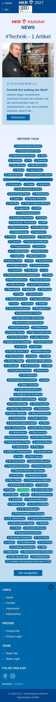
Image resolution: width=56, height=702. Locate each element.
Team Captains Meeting (37, 203)
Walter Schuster (29, 385)
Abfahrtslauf (42, 194)
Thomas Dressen (18, 299)
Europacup (15, 184)
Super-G (17, 198)
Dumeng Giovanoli (18, 437)
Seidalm (43, 485)
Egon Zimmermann (40, 332)
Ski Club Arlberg (43, 490)
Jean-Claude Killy (39, 284)
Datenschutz (13, 613)
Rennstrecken (44, 451)
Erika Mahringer (18, 404)
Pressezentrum (22, 246)
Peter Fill (38, 447)
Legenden (23, 208)
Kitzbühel (17, 160)
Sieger (30, 184)
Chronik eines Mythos (38, 480)
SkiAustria (12, 365)
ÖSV (30, 260)
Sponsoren (40, 232)
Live (45, 270)
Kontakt (10, 602)
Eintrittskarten (28, 542)
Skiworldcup (35, 294)
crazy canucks (41, 337)
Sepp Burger (18, 418)
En (6, 9)
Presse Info (12, 631)
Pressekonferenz (18, 280)
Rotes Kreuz (41, 251)
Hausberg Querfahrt (18, 466)
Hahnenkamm (14, 174)
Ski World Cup (39, 165)
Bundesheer (45, 260)
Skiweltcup (43, 408)
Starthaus (19, 256)
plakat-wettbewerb (40, 461)
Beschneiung (39, 432)
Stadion (44, 523)
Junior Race (36, 170)
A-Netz (17, 528)
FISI (44, 399)
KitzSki (42, 217)
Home (9, 597)
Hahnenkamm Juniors (40, 174)
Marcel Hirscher (19, 227)
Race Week (15, 480)
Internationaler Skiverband (29, 318)
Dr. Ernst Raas (16, 461)
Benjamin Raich (20, 327)
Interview (45, 184)
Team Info (11, 653)
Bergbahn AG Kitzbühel (29, 394)
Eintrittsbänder (41, 556)
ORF (44, 222)
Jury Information (41, 299)
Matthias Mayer (42, 351)
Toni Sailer (43, 537)
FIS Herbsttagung (29, 509)
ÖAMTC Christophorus (19, 451)
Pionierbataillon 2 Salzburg (29, 513)
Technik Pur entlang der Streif (27, 89)
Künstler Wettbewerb (40, 361)
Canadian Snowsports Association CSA (30, 561)
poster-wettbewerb (41, 427)
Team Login (12, 658)
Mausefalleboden (41, 413)
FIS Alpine (12, 494)
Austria (11, 542)
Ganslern (42, 160)
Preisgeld (46, 237)
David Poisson (44, 342)
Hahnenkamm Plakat (19, 442)
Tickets (12, 237)
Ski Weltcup (19, 165)
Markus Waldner (17, 413)
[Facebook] (5, 676)
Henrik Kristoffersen (37, 241)
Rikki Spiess (35, 456)
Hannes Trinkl (14, 260)
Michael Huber (37, 256)
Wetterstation (19, 432)
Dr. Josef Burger (16, 427)
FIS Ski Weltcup (18, 337)
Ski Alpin (32, 270)
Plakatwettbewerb (37, 499)
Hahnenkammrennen (24, 155)
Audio (46, 380)
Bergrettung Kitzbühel (29, 532)
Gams (15, 303)
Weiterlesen (18, 117)
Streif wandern (41, 404)
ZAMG (48, 365)
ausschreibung (44, 442)
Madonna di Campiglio (19, 342)
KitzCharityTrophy (20, 194)
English (18, 683)
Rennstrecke (28, 237)
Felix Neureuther (19, 556)
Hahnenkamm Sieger (22, 523)
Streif (43, 155)
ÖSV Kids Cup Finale (24, 399)
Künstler (22, 346)
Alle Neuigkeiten (28, 572)
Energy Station (16, 332)
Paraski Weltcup (37, 198)
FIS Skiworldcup (16, 518)
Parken (11, 490)
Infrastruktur (22, 447)
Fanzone (16, 241)
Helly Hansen (17, 284)
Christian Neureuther (24, 547)
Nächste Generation (20, 408)
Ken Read (46, 542)
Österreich (12, 552)
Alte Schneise (31, 365)
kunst (20, 456)
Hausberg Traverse (23, 217)
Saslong (28, 303)
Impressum (12, 608)
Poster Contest (39, 418)
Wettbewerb (41, 327)
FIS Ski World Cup (18, 351)
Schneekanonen (43, 494)
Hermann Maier (43, 466)
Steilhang (46, 289)
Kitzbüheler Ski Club (22, 485)
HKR (43, 547)
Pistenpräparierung (29, 213)
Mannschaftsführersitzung (29, 322)
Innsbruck (18, 475)
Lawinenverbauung (41, 518)
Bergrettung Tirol (37, 475)
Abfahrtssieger (20, 232)
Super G (37, 346)
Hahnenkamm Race (29, 151)
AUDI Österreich (42, 437)
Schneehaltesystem (19, 308)
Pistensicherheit (41, 280)
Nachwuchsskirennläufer (23, 423)
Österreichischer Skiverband (29, 470)
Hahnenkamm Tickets (29, 313)
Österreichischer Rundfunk (38, 552)
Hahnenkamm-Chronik (29, 189)
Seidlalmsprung (18, 265)
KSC (26, 494)
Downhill (40, 246)
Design (33, 356)
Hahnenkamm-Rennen (29, 146)
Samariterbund (41, 265)
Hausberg (16, 270)
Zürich (45, 423)
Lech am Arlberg (39, 504)
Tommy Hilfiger (15, 361)
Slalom (20, 170)
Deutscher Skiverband (24, 222)
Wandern (30, 289)
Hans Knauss (16, 356)
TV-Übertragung (20, 251)
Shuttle (46, 356)
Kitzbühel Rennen (36, 528)
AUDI (38, 208)
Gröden (43, 303)
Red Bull (14, 203)
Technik (25, 490)
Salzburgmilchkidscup (29, 389)
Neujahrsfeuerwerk (21, 370)
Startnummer (18, 504)
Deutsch (7, 683)
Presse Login (13, 636)
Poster (48, 275)
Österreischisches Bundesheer (23, 275)
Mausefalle (14, 289)
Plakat (20, 294)
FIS (30, 160)
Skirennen (42, 370)
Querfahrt (17, 499)
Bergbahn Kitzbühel (20, 537)
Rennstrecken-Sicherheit (23, 380)
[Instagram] (13, 676)
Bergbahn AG (43, 308)
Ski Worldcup (29, 375)
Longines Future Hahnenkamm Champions (23, 179)
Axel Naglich (41, 227)
